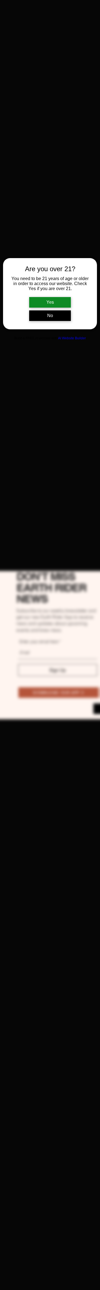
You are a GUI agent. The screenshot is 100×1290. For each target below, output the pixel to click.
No (50, 315)
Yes (50, 302)
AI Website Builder (72, 338)
